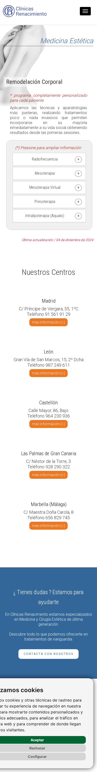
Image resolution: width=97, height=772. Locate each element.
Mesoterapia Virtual (44, 187)
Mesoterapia (45, 173)
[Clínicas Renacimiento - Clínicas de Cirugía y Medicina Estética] (24, 11)
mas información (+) (48, 322)
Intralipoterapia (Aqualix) (44, 215)
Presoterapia (45, 201)
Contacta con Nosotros (48, 654)
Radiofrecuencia (45, 159)
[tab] (49, 159)
